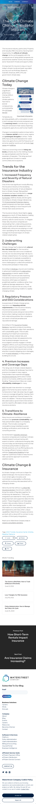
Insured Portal (7, 746)
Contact (5, 729)
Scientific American (20, 435)
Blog (18, 16)
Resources (6, 725)
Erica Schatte (10, 35)
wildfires (13, 145)
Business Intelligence (9, 748)
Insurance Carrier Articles (24, 532)
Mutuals (5, 709)
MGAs (4, 707)
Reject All (18, 800)
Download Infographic (25, 116)
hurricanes (6, 198)
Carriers (5, 705)
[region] (18, 790)
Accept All (18, 795)
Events (4, 720)
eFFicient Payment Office (11, 755)
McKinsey (15, 269)
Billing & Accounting (9, 744)
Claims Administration (9, 741)
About (4, 716)
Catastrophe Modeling (16, 452)
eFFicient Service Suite (11, 753)
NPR (3, 387)
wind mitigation (13, 353)
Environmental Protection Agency (17, 202)
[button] (33, 7)
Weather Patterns (8, 534)
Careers (5, 723)
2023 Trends (10, 532)
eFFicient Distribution (9, 757)
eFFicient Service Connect (11, 759)
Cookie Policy (25, 789)
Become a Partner (8, 727)
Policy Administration (9, 739)
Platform (5, 737)
